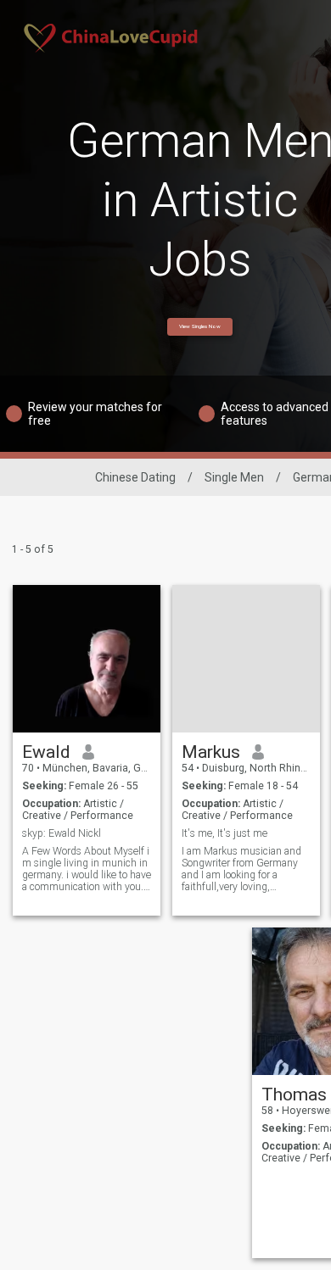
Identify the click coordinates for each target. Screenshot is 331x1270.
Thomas (294, 1094)
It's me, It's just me (224, 833)
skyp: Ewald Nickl (61, 833)
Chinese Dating (135, 477)
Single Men (234, 477)
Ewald (46, 752)
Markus (211, 752)
